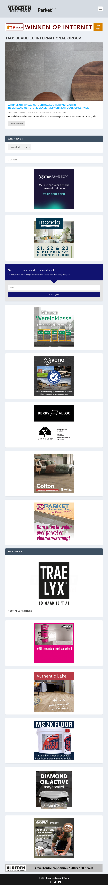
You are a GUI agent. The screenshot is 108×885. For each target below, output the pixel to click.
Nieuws (43, 112)
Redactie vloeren (19, 112)
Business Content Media (57, 878)
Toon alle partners (20, 611)
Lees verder (16, 123)
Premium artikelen (53, 112)
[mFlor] (54, 583)
